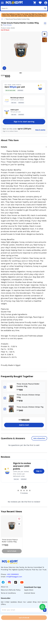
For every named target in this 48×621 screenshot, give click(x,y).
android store (29, 593)
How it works (40, 130)
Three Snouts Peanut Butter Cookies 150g (28, 385)
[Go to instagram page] (9, 582)
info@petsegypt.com (14, 577)
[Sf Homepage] (18, 3)
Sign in (39, 471)
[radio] (18, 490)
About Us (4, 587)
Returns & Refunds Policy (10, 590)
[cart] (34, 2)
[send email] (44, 610)
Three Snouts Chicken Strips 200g (28, 396)
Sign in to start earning (24, 122)
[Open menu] (2, 3)
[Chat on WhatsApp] (42, 607)
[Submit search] (45, 8)
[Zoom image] (4, 68)
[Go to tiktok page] (15, 582)
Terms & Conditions (8, 593)
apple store (28, 590)
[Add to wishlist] (45, 23)
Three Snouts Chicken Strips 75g (30, 407)
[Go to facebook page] (3, 582)
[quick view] (19, 524)
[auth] (45, 2)
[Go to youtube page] (22, 582)
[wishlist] (40, 2)
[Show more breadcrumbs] (2, 19)
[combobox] (24, 8)
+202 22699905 (13, 574)
